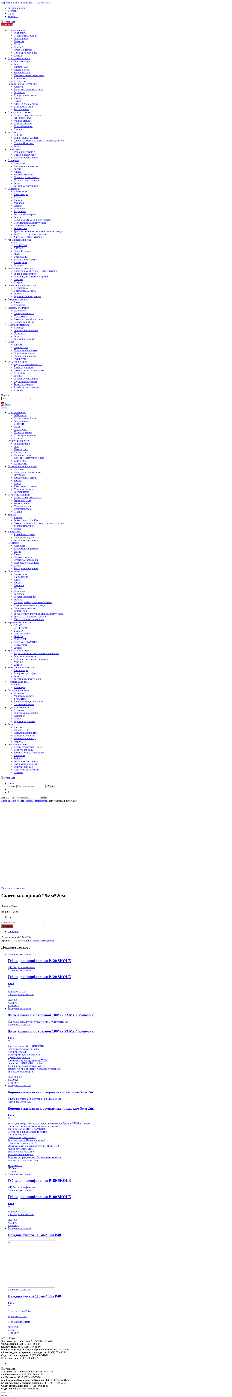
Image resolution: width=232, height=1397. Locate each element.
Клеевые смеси (22, 69)
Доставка (13, 10)
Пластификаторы (23, 126)
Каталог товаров (16, 8)
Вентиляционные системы (22, 285)
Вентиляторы (21, 288)
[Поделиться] (5, 1392)
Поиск (11, 783)
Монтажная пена (23, 123)
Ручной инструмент (24, 152)
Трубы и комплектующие (27, 296)
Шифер (18, 282)
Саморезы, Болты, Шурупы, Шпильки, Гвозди (39, 140)
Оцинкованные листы (26, 330)
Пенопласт (20, 310)
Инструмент (14, 149)
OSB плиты (20, 32)
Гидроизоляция (22, 61)
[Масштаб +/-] (12, 1392)
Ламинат (18, 302)
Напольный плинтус (25, 356)
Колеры (18, 98)
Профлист (19, 333)
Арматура (19, 327)
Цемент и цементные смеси (29, 75)
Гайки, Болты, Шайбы (26, 137)
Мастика (18, 279)
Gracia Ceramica (22, 251)
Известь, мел (21, 67)
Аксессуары (20, 191)
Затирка (18, 265)
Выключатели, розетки (26, 166)
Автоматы (19, 163)
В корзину (7, 926)
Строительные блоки (25, 35)
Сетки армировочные (25, 52)
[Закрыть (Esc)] (2, 1392)
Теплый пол (20, 228)
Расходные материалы (26, 157)
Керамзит (19, 41)
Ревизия (18, 217)
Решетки (18, 293)
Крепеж (12, 132)
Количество (7, 922)
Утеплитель (20, 316)
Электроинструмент (25, 154)
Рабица (18, 375)
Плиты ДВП (20, 47)
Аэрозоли (19, 86)
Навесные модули (23, 174)
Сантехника (14, 188)
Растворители (21, 109)
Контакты (13, 16)
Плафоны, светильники (26, 177)
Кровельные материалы (20, 268)
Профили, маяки (23, 49)
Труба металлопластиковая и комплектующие (38, 231)
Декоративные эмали (25, 95)
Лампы (17, 171)
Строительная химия (19, 112)
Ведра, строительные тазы (28, 364)
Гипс (16, 64)
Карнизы (19, 344)
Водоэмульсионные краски (28, 89)
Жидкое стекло (22, 120)
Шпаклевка (20, 78)
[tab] (119, 931)
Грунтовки (19, 92)
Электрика (13, 160)
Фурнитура (20, 358)
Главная (5, 800)
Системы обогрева (24, 322)
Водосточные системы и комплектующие (36, 271)
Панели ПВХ (21, 347)
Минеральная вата (24, 313)
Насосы (18, 205)
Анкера (18, 135)
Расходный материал (25, 214)
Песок (17, 44)
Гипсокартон (21, 38)
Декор (11, 341)
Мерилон (19, 203)
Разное (17, 146)
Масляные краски (23, 106)
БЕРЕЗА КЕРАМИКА (26, 259)
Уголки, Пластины (24, 143)
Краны (17, 197)
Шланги (18, 390)
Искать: (5, 395)
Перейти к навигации (13, 2)
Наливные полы (22, 72)
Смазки (18, 129)
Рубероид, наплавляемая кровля (31, 276)
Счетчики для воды (24, 225)
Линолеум (19, 305)
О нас (11, 13)
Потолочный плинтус (25, 350)
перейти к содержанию (37, 2)
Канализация (21, 194)
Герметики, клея (22, 118)
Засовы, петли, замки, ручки (29, 370)
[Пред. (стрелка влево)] (2, 1395)
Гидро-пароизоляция (25, 273)
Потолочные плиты (24, 353)
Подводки (19, 208)
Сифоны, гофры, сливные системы (33, 220)
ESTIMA (18, 248)
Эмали (17, 101)
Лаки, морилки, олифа (26, 103)
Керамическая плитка (19, 239)
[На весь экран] (9, 1392)
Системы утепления (18, 307)
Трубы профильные (24, 339)
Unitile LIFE (20, 256)
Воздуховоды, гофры (25, 290)
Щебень (18, 55)
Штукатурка (20, 81)
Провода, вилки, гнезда (26, 180)
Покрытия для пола (18, 299)
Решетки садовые (23, 384)
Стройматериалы (17, 30)
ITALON (18, 254)
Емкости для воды (23, 367)
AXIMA (18, 242)
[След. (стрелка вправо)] (5, 1395)
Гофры (17, 169)
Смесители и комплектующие (30, 222)
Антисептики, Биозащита (28, 115)
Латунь (18, 200)
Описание (13, 931)
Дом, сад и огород (17, 361)
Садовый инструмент (25, 381)
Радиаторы (20, 211)
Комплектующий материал (28, 319)
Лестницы (19, 373)
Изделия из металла (18, 324)
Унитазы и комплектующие (29, 237)
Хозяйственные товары (26, 387)
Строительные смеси (19, 58)
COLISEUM (20, 245)
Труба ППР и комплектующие (30, 234)
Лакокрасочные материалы (22, 84)
